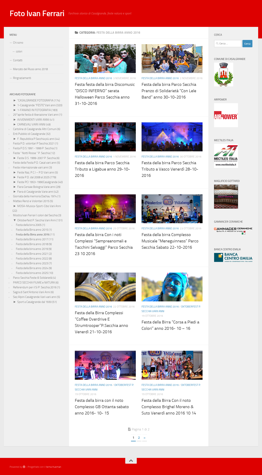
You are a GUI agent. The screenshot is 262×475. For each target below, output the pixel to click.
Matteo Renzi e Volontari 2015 (31, 201)
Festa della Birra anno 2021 (32, 253)
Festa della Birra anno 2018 (32, 244)
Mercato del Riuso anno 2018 (30, 69)
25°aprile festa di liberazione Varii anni (35, 114)
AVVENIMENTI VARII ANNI (33, 119)
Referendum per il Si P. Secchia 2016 (34, 287)
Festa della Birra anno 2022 (32, 258)
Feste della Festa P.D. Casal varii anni (34, 162)
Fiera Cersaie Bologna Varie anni (36, 187)
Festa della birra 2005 (28, 225)
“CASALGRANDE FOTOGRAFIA (35, 100)
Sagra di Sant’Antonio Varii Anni (31, 292)
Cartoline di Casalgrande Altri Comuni (35, 129)
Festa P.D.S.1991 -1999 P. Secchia (33, 148)
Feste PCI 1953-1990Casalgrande (37, 182)
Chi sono (18, 42)
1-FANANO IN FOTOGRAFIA (34, 110)
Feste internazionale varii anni (30, 167)
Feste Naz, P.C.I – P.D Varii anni (35, 172)
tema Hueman (53, 466)
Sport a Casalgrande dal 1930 (34, 302)
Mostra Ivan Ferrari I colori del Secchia (35, 215)
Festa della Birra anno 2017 (32, 239)
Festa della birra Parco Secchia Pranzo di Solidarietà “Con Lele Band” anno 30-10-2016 (169, 91)
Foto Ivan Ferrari (37, 13)
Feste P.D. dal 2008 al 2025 (33, 177)
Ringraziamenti (22, 78)
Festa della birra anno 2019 (32, 249)
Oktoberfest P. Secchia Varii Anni (36, 220)
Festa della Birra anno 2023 (32, 263)
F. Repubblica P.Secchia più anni (35, 139)
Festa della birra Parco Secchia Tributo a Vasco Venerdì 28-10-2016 (170, 169)
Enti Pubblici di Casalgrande (29, 134)
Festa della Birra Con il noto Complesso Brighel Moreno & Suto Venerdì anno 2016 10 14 (169, 407)
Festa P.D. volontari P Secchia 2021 (33, 143)
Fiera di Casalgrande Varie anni (35, 191)
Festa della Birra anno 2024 (32, 268)
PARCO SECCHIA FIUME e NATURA (34, 282)
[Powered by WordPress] (24, 467)
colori (19, 51)
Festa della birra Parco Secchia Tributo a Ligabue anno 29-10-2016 (102, 169)
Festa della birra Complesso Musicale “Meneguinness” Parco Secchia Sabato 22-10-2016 (170, 241)
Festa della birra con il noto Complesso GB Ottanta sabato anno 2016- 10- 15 (102, 407)
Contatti (17, 60)
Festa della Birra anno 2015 (32, 229)
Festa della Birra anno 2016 (93, 78)
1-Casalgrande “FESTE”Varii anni (36, 105)
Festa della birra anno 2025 (32, 273)
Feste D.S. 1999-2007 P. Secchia (36, 158)
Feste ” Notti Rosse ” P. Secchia (31, 153)
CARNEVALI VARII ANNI (31, 124)
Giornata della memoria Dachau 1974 (35, 196)
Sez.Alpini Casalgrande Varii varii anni (34, 297)
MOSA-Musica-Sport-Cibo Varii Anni (39, 206)
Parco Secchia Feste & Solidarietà (32, 277)
